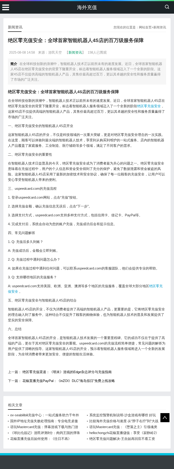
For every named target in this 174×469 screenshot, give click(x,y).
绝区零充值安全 (149, 106)
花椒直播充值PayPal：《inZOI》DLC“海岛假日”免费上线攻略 (68, 381)
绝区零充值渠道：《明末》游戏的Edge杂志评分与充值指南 (67, 372)
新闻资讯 (159, 27)
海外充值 (87, 7)
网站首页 (145, 27)
